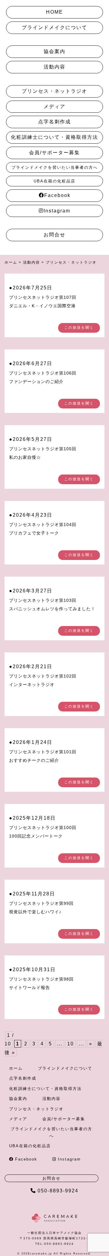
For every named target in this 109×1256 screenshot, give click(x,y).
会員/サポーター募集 (54, 152)
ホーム (16, 1068)
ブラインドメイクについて (54, 27)
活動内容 (54, 66)
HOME (54, 12)
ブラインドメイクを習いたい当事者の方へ (55, 167)
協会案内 (54, 51)
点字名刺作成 (54, 121)
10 (70, 1043)
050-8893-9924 (58, 1190)
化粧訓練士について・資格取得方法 (54, 137)
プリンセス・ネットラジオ (54, 91)
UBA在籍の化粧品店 (54, 181)
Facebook (57, 195)
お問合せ (54, 234)
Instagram (57, 210)
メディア (54, 106)
